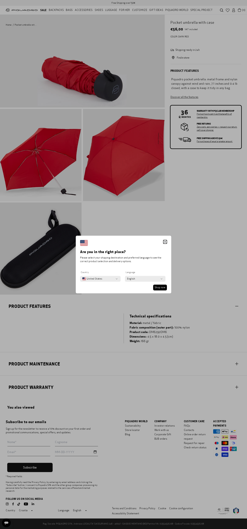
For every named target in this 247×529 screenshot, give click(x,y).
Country (85, 272)
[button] (165, 242)
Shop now (160, 287)
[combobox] (92, 279)
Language (130, 272)
